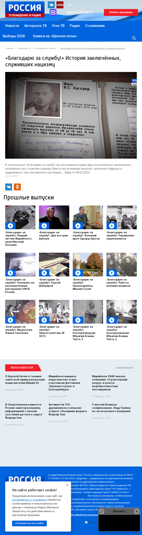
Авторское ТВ (24, 48)
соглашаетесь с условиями (29, 500)
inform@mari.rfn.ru (78, 496)
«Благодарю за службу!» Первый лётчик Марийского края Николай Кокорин (18, 238)
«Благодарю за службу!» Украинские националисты (120, 235)
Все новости (125, 368)
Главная (9, 48)
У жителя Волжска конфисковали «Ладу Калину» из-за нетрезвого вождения (111, 408)
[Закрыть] (67, 485)
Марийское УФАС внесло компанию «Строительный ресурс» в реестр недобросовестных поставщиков (109, 383)
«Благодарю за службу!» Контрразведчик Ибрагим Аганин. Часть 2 (84, 333)
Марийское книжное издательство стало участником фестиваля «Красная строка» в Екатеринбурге (64, 383)
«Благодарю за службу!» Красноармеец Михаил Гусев (83, 284)
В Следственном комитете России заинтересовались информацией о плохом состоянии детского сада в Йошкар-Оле (23, 411)
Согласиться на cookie (29, 523)
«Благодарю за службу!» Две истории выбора (53, 235)
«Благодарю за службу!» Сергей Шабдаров (49, 283)
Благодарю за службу (45, 48)
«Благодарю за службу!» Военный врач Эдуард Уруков (86, 235)
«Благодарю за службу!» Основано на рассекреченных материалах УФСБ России (19, 286)
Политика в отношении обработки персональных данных (80, 515)
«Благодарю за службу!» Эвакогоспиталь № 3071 (52, 331)
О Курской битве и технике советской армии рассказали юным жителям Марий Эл (25, 379)
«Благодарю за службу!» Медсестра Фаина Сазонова (18, 330)
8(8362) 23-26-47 (80, 12)
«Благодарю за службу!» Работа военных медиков (118, 283)
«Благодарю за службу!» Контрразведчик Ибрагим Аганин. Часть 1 (117, 333)
